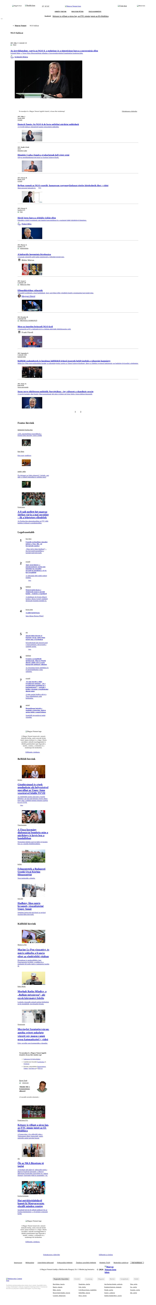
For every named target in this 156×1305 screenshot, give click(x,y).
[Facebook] (26, 1073)
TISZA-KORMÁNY (95, 11)
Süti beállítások (137, 1263)
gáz (27, 632)
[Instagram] (29, 1073)
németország (25, 1083)
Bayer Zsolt (23, 1080)
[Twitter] (33, 1073)
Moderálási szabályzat (121, 1263)
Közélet (77, 1279)
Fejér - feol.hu (82, 1287)
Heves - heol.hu (83, 1295)
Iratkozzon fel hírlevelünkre (32, 1059)
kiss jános (21, 451)
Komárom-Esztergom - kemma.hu (112, 1287)
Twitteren (26, 1064)
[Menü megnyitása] (141, 6)
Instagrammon (41, 1066)
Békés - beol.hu (57, 1290)
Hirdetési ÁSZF (104, 1263)
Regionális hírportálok (61, 1279)
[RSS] (45, 1073)
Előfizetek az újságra (106, 1255)
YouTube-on (32, 1068)
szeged (28, 705)
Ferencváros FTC (23, 1120)
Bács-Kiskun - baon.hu (59, 1284)
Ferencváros (21, 507)
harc (21, 212)
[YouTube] (41, 1073)
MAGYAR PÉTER (77, 11)
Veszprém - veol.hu (135, 1290)
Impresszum (18, 1263)
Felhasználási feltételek (64, 1263)
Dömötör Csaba (22, 150)
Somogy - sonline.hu (109, 1293)
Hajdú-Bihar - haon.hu (84, 1293)
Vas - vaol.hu (133, 1287)
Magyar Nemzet (20, 25)
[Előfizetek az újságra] (122, 6)
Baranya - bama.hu (57, 1287)
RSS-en (40, 1068)
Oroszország (21, 1024)
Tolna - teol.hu (133, 1284)
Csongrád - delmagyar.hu (59, 1295)
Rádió (136, 1279)
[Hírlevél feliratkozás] (22, 1073)
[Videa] (37, 1073)
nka (19, 1158)
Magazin (101, 1279)
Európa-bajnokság (23, 1196)
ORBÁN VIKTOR (60, 11)
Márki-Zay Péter (25, 284)
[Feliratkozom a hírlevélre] (30, 6)
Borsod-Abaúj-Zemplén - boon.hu (61, 1293)
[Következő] (85, 411)
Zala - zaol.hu (133, 1293)
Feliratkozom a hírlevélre (129, 111)
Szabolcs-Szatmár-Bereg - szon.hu (113, 1295)
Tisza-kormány (22, 825)
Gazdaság (89, 1279)
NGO (14, 45)
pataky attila (22, 471)
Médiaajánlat (29, 1263)
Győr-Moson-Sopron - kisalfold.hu (87, 1290)
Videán (26, 1068)
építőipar (28, 655)
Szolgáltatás (124, 1279)
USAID (20, 120)
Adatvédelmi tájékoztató (45, 1263)
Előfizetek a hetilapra (32, 752)
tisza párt (20, 898)
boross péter (29, 609)
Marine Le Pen (22, 945)
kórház (20, 864)
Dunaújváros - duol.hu (84, 1284)
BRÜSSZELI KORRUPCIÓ (28, 320)
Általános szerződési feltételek (86, 1263)
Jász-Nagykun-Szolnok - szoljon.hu (113, 1284)
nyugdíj (28, 562)
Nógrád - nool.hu (108, 1290)
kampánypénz (22, 357)
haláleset (28, 587)
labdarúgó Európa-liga (25, 430)
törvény (20, 780)
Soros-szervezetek (23, 387)
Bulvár (112, 1279)
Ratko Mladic (22, 986)
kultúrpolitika (24, 248)
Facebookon (40, 1062)
